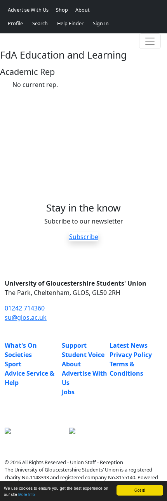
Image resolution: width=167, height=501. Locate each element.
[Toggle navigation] (150, 41)
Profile (15, 23)
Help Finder (70, 23)
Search (40, 23)
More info (26, 494)
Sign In (101, 23)
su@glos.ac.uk (26, 317)
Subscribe (83, 236)
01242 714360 (25, 308)
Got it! (139, 490)
